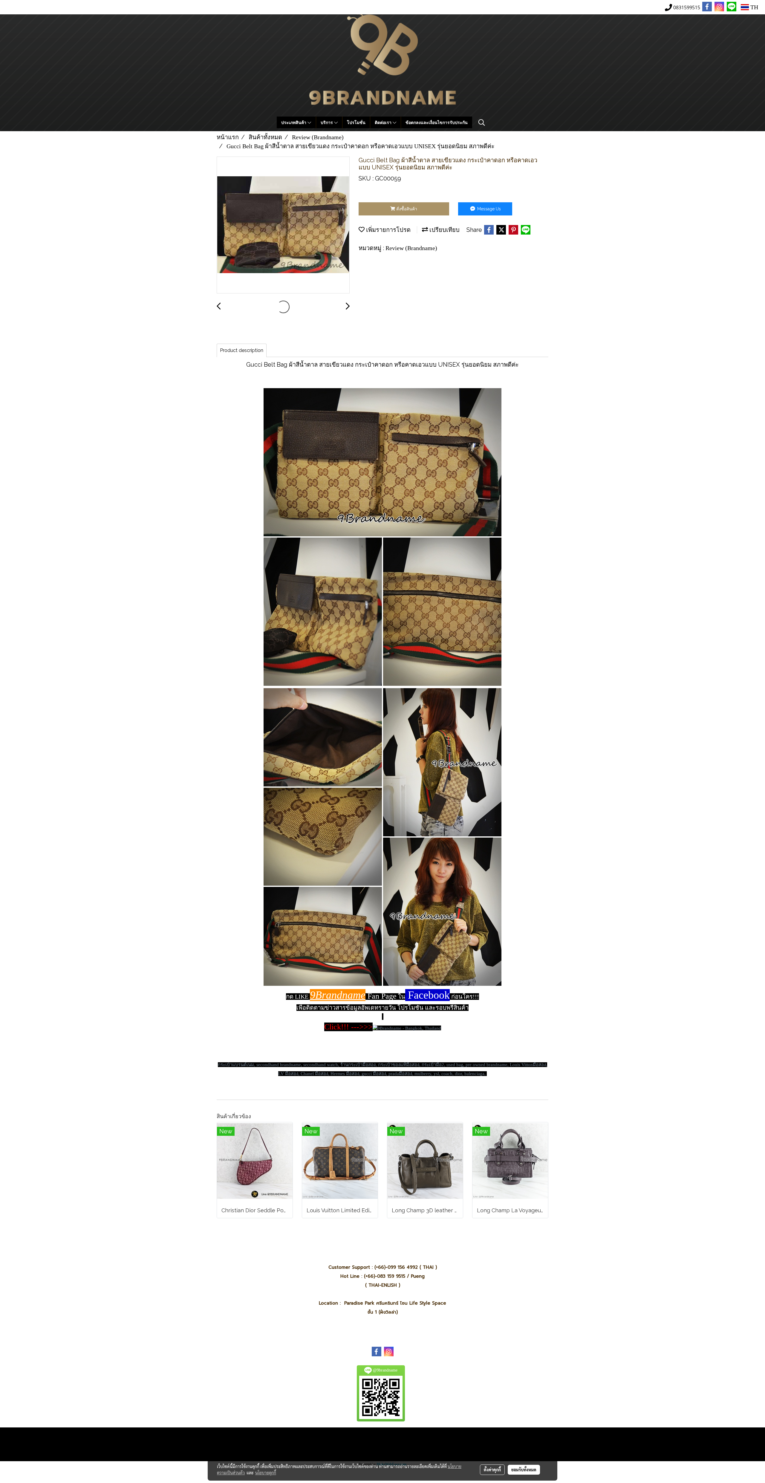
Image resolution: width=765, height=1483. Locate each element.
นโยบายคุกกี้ (265, 1472)
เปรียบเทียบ (444, 229)
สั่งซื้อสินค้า (406, 208)
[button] (481, 122)
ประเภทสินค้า (294, 122)
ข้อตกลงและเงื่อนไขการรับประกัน (437, 122)
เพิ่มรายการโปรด (388, 229)
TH (753, 7)
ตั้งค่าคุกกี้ (492, 1469)
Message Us (488, 208)
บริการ (327, 122)
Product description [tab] (241, 350)
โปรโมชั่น (356, 122)
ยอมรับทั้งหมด (523, 1469)
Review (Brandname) (411, 248)
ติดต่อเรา (384, 122)
